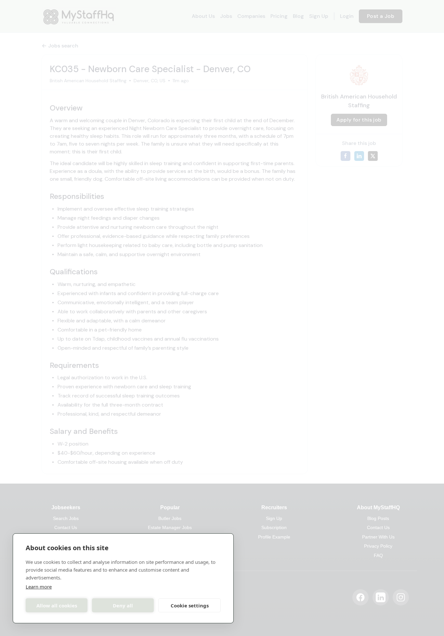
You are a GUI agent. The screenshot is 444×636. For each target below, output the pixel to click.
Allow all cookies (56, 605)
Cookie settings (190, 605)
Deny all (123, 605)
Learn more (39, 586)
